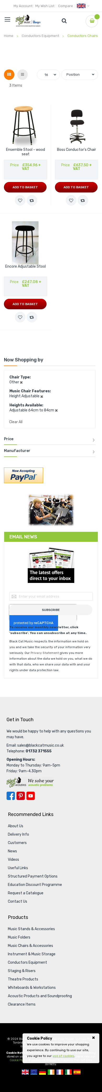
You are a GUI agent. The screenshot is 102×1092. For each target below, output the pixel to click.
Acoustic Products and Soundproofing (40, 996)
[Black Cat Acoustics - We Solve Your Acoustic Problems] (30, 782)
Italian (68, 1072)
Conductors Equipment (41, 36)
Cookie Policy (18, 1060)
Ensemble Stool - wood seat (25, 152)
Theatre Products (23, 979)
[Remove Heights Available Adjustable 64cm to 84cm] (56, 410)
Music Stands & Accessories (31, 929)
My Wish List (44, 6)
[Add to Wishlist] (20, 200)
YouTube (30, 796)
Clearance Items (22, 1004)
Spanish (77, 1072)
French (59, 1072)
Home (9, 36)
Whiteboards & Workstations (32, 987)
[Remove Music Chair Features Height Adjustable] (41, 396)
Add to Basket (25, 187)
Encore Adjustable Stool (25, 266)
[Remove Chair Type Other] (21, 382)
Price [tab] (8, 439)
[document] (61, 1047)
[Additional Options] (23, 478)
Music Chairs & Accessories (30, 946)
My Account (23, 6)
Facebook (11, 796)
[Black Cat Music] (28, 20)
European (33, 1072)
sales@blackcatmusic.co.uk (40, 745)
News (12, 851)
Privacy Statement (45, 653)
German (42, 1072)
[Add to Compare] (32, 200)
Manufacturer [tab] (17, 451)
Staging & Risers (22, 971)
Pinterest (20, 796)
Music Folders (19, 937)
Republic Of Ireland (51, 1072)
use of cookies (63, 1056)
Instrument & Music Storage (31, 954)
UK (25, 1072)
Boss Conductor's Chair (76, 150)
